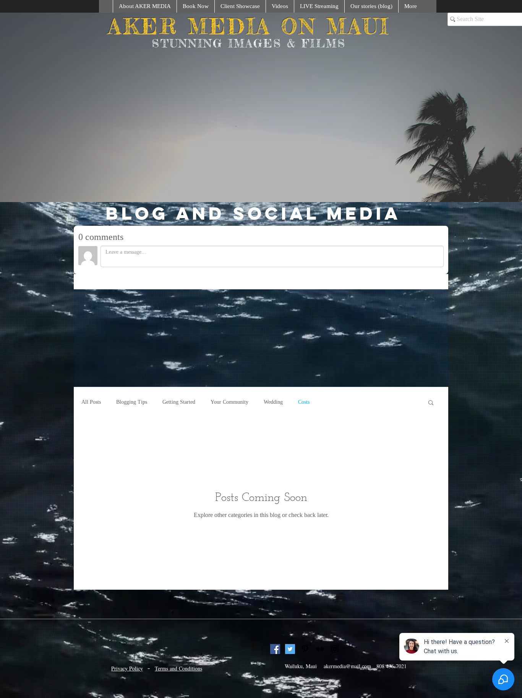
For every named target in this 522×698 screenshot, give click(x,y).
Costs (304, 483)
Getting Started (178, 483)
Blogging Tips (131, 483)
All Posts (91, 483)
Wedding (273, 483)
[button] (430, 484)
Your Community (229, 483)
